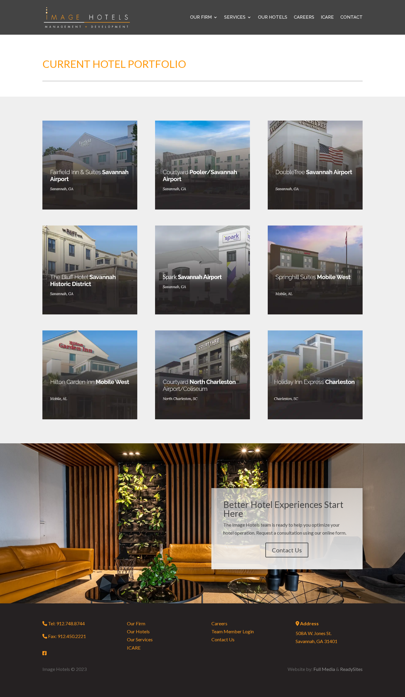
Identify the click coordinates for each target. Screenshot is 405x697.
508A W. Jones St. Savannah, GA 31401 (316, 632)
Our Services (140, 639)
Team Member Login (232, 631)
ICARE (134, 647)
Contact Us (287, 550)
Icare (327, 17)
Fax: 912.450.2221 (66, 636)
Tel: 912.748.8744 (66, 623)
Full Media (324, 669)
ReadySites (351, 669)
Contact (351, 17)
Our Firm (136, 623)
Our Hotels (272, 17)
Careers (304, 17)
